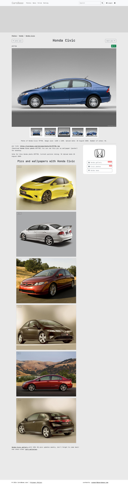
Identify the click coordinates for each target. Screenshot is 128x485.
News (34, 3)
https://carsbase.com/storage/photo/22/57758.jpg (40, 146)
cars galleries (31, 449)
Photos (28, 3)
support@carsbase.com (99, 482)
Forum (40, 3)
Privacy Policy (36, 482)
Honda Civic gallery (20, 447)
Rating (45, 3)
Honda (21, 36)
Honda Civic (30, 36)
